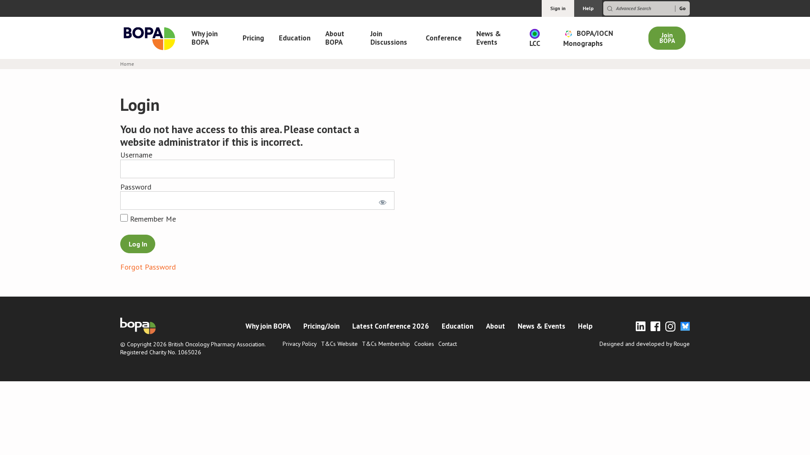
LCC (534, 43)
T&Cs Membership (386, 344)
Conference (444, 38)
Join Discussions (388, 38)
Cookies (424, 344)
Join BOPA (667, 38)
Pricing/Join (321, 326)
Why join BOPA (205, 38)
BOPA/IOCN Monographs (588, 38)
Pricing (253, 38)
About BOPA (334, 38)
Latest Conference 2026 (390, 326)
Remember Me (152, 219)
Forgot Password (148, 267)
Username (136, 155)
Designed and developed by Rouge (644, 344)
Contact (447, 344)
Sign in (558, 8)
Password (135, 187)
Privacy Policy (300, 344)
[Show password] (381, 200)
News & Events (488, 38)
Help (588, 8)
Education (294, 38)
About (495, 326)
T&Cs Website (339, 344)
